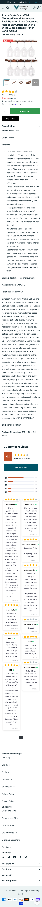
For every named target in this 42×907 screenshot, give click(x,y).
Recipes (5, 772)
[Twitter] (25, 857)
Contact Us (7, 779)
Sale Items (6, 847)
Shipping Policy (9, 786)
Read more (33, 2)
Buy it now (10, 118)
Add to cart (25, 111)
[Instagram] (3, 857)
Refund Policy (8, 794)
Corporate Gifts (9, 811)
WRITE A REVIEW (21, 467)
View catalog (3, 8)
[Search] (7, 7)
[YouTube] (14, 857)
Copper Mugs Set (9, 832)
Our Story (6, 757)
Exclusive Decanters (11, 840)
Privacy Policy (8, 801)
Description (8, 126)
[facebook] (20, 857)
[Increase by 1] (8, 109)
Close (21, 864)
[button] (2, 2)
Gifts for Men (8, 825)
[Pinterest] (9, 857)
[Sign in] (34, 8)
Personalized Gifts (10, 818)
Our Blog (6, 765)
